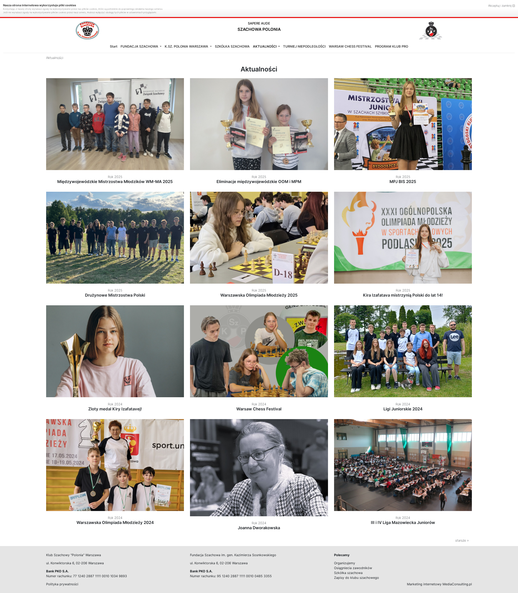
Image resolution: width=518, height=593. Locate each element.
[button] (259, 27)
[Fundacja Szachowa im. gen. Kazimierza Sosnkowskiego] (87, 30)
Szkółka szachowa (348, 573)
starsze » (462, 540)
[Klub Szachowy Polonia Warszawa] (430, 30)
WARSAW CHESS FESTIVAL (350, 46)
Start (113, 46)
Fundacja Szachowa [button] (140, 46)
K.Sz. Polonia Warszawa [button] (187, 46)
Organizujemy (344, 563)
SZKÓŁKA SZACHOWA (232, 46)
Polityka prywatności (62, 584)
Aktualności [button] (265, 46)
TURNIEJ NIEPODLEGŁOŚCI (304, 46)
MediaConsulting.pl (457, 584)
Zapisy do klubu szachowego (356, 578)
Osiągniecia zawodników (353, 568)
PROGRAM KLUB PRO (391, 46)
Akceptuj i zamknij (500, 5)
